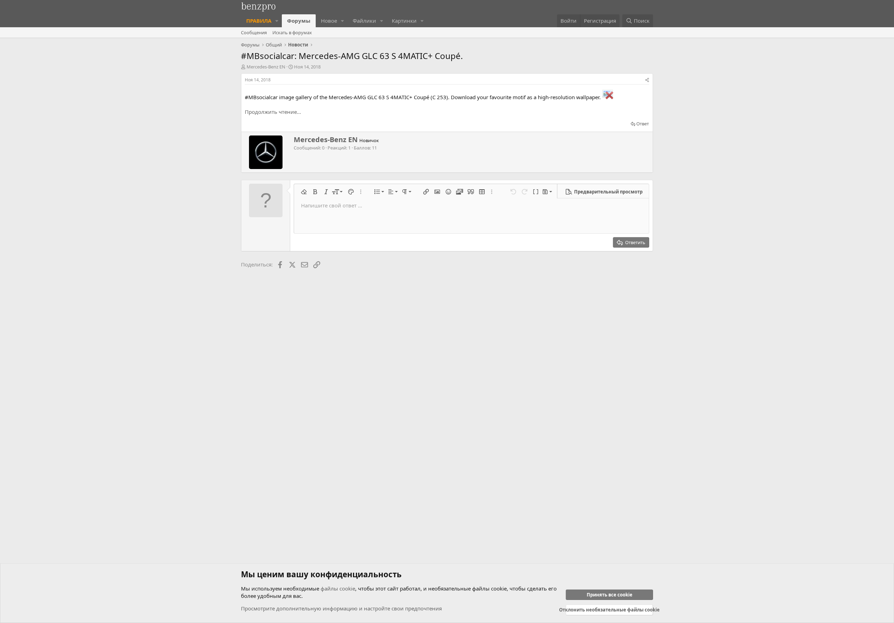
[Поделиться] (647, 80)
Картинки (404, 20)
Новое (329, 20)
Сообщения (254, 32)
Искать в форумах (292, 32)
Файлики (364, 20)
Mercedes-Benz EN (266, 67)
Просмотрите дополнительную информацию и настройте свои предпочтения (341, 608)
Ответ (642, 123)
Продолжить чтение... (273, 111)
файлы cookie (338, 588)
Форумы (298, 20)
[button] (277, 20)
